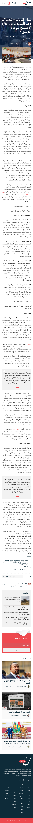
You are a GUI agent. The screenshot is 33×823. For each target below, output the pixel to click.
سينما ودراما (22, 802)
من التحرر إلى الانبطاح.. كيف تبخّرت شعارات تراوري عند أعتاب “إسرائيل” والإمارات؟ (17, 742)
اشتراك (16, 650)
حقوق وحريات (28, 791)
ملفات (15, 789)
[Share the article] (23, 37)
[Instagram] (23, 780)
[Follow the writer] (18, 583)
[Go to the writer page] (29, 584)
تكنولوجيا (28, 807)
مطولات (14, 792)
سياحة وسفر (21, 797)
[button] (29, 3)
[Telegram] (21, 780)
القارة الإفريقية (24, 567)
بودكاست (14, 798)
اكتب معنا (7, 790)
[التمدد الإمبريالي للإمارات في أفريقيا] (16, 701)
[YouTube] (26, 780)
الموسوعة (14, 804)
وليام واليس (23, 715)
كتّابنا (8, 787)
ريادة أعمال (20, 793)
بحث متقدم (7, 798)
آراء (29, 795)
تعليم (29, 804)
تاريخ (29, 798)
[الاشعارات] (12, 3)
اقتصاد (21, 784)
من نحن (7, 784)
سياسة (29, 784)
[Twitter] (28, 780)
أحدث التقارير (15, 786)
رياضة (29, 801)
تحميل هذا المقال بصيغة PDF (21, 570)
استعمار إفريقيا (24, 560)
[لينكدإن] (3, 584)
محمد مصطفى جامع (21, 686)
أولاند (29, 344)
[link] (18, 388)
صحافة (21, 787)
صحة (22, 809)
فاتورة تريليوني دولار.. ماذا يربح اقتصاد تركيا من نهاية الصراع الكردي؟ (12, 599)
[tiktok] (20, 780)
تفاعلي (15, 801)
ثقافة (22, 812)
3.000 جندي (16, 429)
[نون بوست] (25, 3)
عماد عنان (24, 43)
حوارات (14, 795)
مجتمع (29, 787)
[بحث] (15, 3)
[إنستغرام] (4, 584)
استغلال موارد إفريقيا (15, 560)
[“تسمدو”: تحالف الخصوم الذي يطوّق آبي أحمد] (16, 670)
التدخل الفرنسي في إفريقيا (17, 562)
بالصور (15, 807)
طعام (22, 806)
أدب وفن (21, 790)
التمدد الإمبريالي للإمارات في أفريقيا (19, 712)
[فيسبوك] (6, 584)
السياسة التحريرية (7, 794)
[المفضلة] (9, 3)
